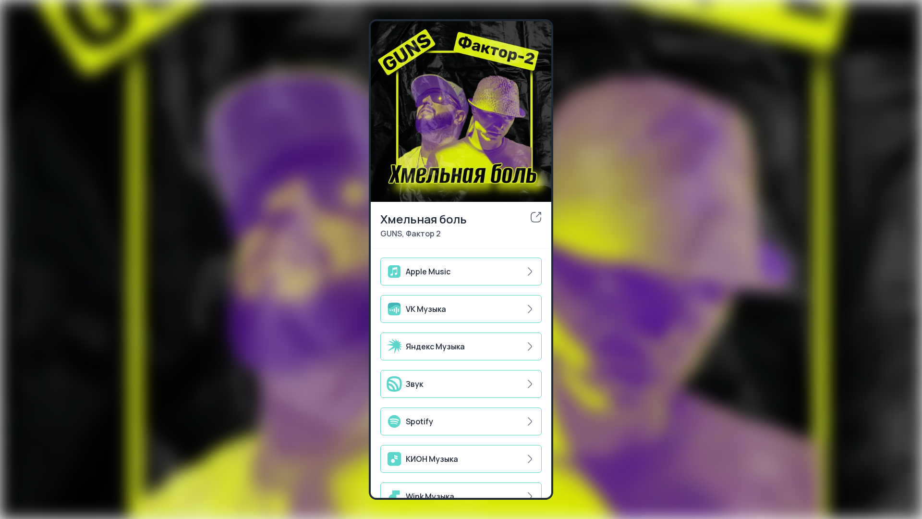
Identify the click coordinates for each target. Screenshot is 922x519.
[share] (536, 217)
